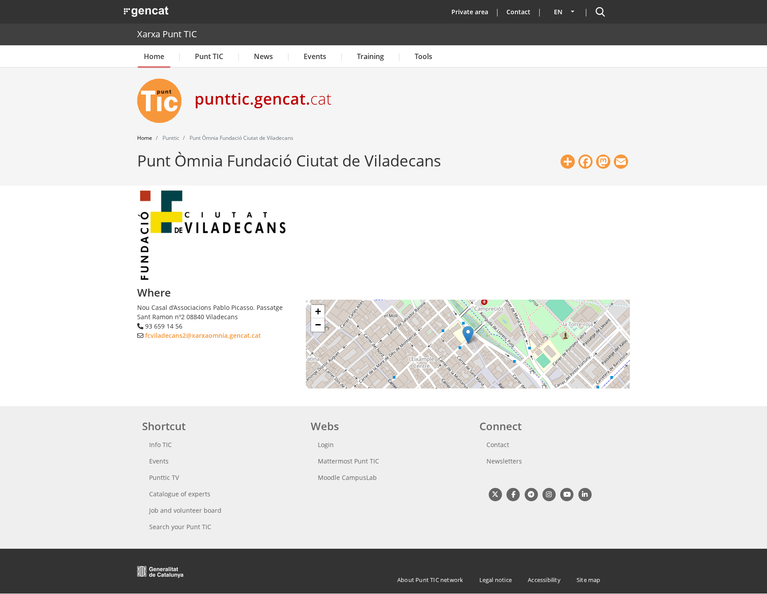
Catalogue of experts (179, 494)
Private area (469, 12)
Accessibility (544, 580)
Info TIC (160, 444)
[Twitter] (495, 494)
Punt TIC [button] (209, 56)
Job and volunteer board (185, 510)
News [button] (263, 56)
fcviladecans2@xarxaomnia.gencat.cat (203, 335)
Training (370, 56)
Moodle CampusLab (347, 477)
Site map (589, 580)
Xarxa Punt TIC (167, 34)
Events (315, 56)
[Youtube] (567, 494)
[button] (468, 335)
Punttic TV (164, 477)
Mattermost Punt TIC (348, 461)
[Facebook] (513, 494)
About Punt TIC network (430, 580)
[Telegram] (531, 494)
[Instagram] (549, 494)
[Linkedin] (585, 494)
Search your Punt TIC (180, 527)
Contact (518, 12)
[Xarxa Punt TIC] (163, 101)
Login (326, 444)
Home (154, 56)
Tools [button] (423, 56)
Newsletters (504, 461)
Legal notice (495, 580)
